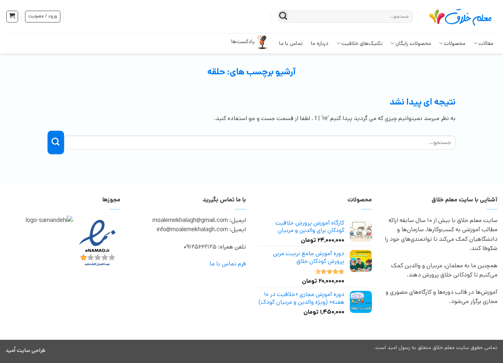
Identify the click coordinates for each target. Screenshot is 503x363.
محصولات (454, 43)
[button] (12, 16)
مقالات (485, 43)
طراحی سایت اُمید (26, 350)
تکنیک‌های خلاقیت (362, 43)
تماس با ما (291, 43)
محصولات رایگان (413, 43)
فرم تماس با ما (228, 264)
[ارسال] (283, 16)
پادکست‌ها (243, 41)
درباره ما (319, 43)
